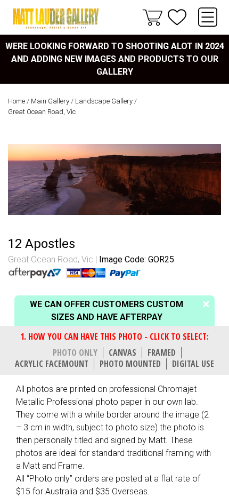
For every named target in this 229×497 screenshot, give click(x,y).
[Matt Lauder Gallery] (56, 18)
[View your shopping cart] (152, 17)
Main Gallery (50, 101)
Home (16, 101)
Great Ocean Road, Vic (42, 112)
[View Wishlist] (177, 17)
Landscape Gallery (104, 101)
